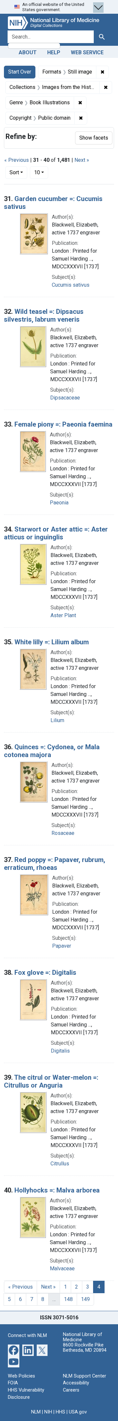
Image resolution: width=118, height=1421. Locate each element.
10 (41, 172)
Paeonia (59, 502)
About (28, 52)
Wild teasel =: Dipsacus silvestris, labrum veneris (44, 315)
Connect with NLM (27, 1335)
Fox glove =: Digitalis (45, 972)
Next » (81, 160)
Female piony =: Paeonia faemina (63, 424)
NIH (48, 1412)
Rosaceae (62, 833)
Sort (14, 172)
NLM (36, 1412)
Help (53, 52)
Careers (71, 1390)
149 (85, 1299)
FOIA (13, 1383)
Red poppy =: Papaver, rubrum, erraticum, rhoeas (54, 863)
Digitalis (60, 1051)
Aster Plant (63, 615)
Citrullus (59, 1163)
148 (68, 1299)
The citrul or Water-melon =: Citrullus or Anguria (51, 1081)
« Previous (16, 160)
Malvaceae (62, 1268)
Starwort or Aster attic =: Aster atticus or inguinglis (56, 533)
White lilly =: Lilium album (51, 642)
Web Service (87, 52)
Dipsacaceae (65, 398)
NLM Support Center (84, 1376)
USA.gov (78, 1412)
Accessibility (76, 1383)
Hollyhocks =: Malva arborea (57, 1190)
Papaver (61, 946)
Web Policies (21, 1376)
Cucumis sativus (70, 285)
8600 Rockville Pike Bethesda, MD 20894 (85, 1347)
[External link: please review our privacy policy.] (13, 1350)
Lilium (57, 720)
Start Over (19, 72)
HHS (60, 1412)
